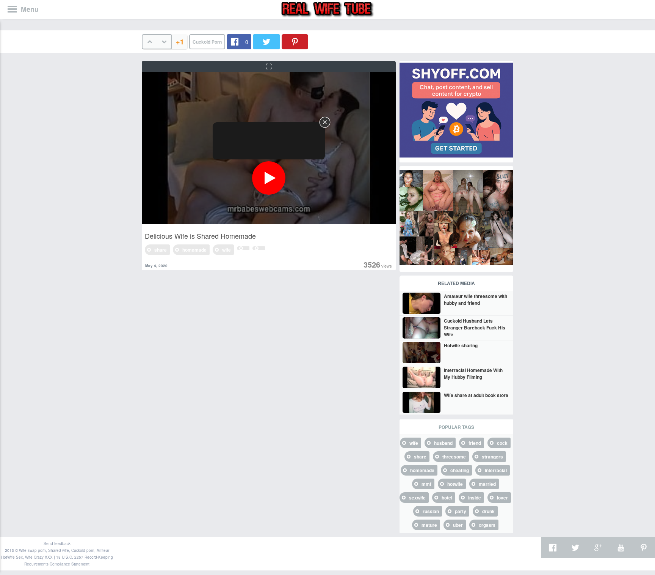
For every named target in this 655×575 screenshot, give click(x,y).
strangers (492, 456)
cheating (459, 470)
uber (458, 524)
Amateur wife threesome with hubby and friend (475, 299)
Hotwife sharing (461, 345)
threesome (454, 456)
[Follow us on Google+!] (598, 547)
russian (431, 511)
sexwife (417, 497)
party (460, 511)
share (160, 249)
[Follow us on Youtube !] (621, 547)
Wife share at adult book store (476, 395)
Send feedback (57, 543)
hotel (447, 497)
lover (502, 497)
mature (429, 524)
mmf (426, 483)
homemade (194, 249)
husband (443, 443)
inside (474, 497)
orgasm (487, 524)
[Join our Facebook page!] (552, 547)
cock (502, 443)
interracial (496, 470)
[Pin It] (295, 41)
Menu (30, 9)
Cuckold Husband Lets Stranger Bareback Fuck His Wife (474, 327)
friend (475, 443)
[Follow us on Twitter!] (575, 547)
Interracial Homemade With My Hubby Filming (473, 373)
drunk (488, 511)
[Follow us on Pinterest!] (643, 547)
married (487, 483)
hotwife (455, 483)
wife (226, 249)
